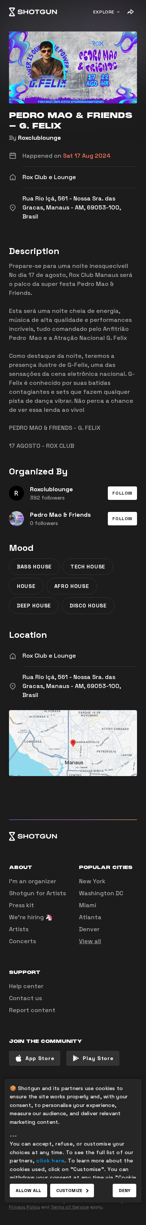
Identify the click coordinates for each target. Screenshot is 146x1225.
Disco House (88, 605)
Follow (122, 493)
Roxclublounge (39, 138)
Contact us (25, 998)
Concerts (22, 941)
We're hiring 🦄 (31, 917)
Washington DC (101, 893)
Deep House (34, 605)
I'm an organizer (32, 881)
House (26, 586)
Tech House (87, 566)
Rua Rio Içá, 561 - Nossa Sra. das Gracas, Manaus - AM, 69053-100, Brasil (71, 686)
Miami (87, 905)
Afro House (71, 586)
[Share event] (130, 12)
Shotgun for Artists (37, 893)
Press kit (21, 905)
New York (92, 881)
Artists (18, 929)
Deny (124, 1191)
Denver (89, 929)
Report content (32, 1010)
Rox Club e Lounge (49, 656)
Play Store (98, 1058)
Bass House (34, 566)
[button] (122, 493)
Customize (69, 1191)
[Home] (33, 11)
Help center (26, 986)
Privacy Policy (24, 1207)
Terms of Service (70, 1207)
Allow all (28, 1191)
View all (90, 941)
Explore (104, 12)
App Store (39, 1058)
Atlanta (90, 917)
